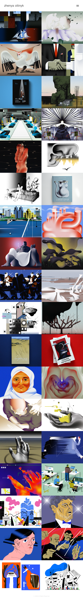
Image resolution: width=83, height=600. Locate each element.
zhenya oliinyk (14, 5)
